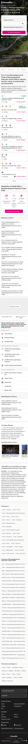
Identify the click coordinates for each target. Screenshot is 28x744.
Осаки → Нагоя (5, 543)
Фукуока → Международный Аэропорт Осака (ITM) (14, 590)
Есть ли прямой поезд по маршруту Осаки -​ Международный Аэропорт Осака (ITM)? (12, 249)
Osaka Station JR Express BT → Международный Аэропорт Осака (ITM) (14, 597)
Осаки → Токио (5, 516)
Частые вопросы (12, 69)
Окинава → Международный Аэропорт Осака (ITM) (14, 607)
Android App (18, 725)
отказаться (11, 56)
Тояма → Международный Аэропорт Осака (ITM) (14, 637)
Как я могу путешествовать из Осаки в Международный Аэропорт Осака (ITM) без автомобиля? (12, 263)
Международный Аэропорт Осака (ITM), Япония (15, 27)
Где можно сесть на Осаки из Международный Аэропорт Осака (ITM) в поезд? (11, 285)
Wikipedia (13, 438)
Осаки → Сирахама (17, 519)
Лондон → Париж (6, 667)
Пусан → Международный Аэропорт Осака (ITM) (14, 648)
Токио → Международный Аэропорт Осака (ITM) (14, 584)
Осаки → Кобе (16, 533)
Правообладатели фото (7, 728)
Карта (18, 69)
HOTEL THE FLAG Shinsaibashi (10, 456)
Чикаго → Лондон (16, 674)
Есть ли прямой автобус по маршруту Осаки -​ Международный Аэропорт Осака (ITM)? (11, 241)
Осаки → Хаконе (6, 519)
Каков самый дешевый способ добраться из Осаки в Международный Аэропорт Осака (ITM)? (11, 224)
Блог (2, 708)
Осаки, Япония (8, 20)
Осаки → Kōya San (6, 533)
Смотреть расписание (12, 211)
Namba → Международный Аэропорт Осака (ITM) (14, 658)
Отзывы (3, 706)
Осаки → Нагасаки (19, 550)
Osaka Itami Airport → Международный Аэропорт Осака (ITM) (14, 594)
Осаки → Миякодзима (7, 550)
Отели (2, 703)
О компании (20, 738)
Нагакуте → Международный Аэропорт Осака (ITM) (14, 627)
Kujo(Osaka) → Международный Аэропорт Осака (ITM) (14, 614)
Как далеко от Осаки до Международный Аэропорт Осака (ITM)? (11, 256)
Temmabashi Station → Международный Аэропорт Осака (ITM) (14, 604)
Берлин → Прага (6, 674)
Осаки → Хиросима (7, 536)
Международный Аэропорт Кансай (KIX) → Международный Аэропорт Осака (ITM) (14, 651)
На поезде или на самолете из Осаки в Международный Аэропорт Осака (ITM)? (12, 292)
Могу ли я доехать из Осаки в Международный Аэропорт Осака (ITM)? (11, 417)
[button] (14, 32)
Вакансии (3, 716)
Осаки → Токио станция (8, 553)
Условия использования (16, 740)
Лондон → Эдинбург (7, 677)
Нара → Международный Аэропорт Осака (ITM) (14, 570)
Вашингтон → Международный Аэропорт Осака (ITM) (14, 621)
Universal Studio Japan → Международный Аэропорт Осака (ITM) (14, 641)
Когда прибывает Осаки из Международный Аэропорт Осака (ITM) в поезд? (11, 409)
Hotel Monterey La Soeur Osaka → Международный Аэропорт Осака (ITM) (14, 644)
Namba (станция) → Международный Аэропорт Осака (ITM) (14, 577)
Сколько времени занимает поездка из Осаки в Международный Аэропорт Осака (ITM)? (12, 270)
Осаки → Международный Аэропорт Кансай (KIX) (14, 513)
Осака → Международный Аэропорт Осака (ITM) (14, 567)
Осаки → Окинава (6, 509)
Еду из (4, 17)
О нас (2, 714)
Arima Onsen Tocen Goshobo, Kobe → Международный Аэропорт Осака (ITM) (14, 587)
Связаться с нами (5, 719)
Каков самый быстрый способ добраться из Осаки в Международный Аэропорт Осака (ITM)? (11, 233)
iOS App (4, 725)
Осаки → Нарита (18, 546)
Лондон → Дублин (18, 677)
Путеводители (17, 706)
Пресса (16, 714)
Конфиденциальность (6, 740)
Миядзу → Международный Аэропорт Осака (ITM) (14, 601)
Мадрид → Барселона (7, 680)
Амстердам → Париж (17, 667)
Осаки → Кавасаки (20, 553)
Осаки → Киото (16, 509)
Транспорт (4, 69)
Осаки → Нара (14, 516)
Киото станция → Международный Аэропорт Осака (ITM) (14, 574)
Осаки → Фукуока (15, 543)
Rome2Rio (4, 471)
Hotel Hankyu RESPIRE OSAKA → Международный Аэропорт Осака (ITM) (14, 654)
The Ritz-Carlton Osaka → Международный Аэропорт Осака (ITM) (14, 611)
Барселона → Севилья (20, 670)
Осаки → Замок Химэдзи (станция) (11, 530)
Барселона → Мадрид (7, 670)
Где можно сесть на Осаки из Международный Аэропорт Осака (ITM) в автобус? (11, 278)
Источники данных (18, 728)
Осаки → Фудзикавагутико (8, 523)
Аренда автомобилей (19, 703)
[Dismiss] (25, 55)
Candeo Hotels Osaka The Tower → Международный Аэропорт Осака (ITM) (14, 617)
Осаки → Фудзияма (7, 526)
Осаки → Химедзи (17, 536)
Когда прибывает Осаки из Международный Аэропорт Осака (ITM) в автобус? (11, 402)
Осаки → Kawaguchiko (7, 546)
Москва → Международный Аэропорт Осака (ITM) (14, 624)
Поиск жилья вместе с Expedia (10, 37)
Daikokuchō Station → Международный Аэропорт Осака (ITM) (14, 631)
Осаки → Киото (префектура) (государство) (13, 540)
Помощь (16, 716)
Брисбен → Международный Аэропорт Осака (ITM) (14, 634)
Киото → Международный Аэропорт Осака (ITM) (14, 564)
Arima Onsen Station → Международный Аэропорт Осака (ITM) (14, 580)
